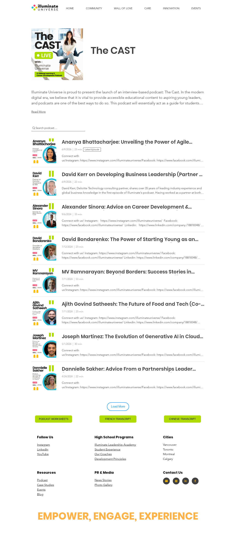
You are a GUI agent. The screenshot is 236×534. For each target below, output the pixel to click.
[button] (171, 8)
